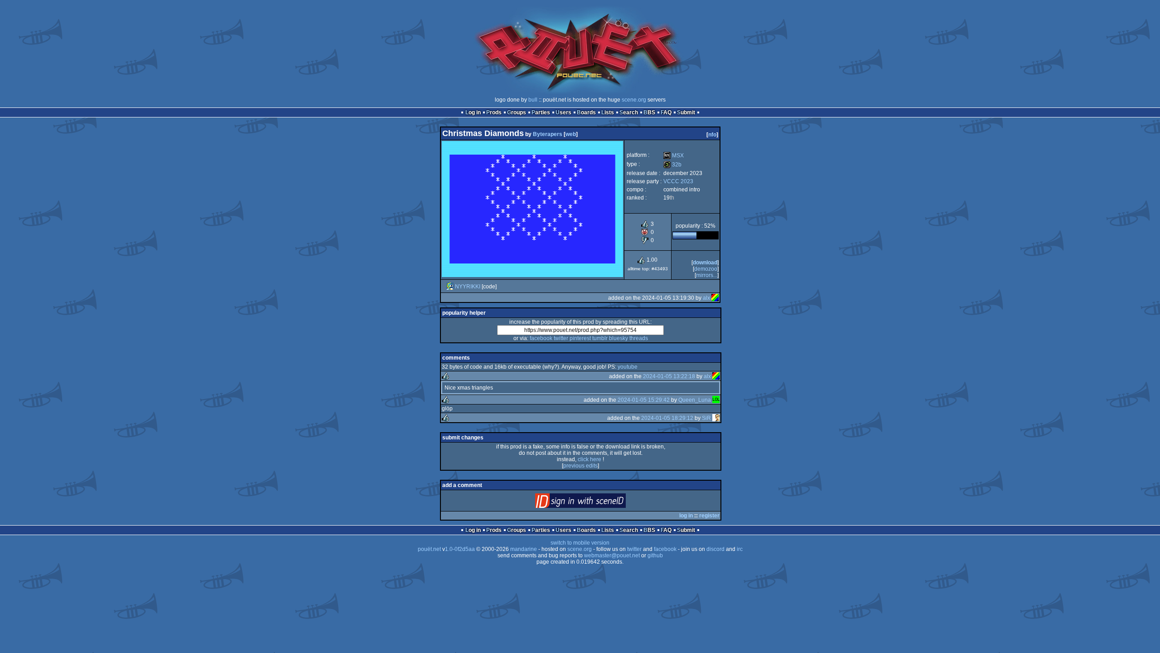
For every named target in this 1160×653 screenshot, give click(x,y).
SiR (706, 418)
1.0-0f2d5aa (460, 549)
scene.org (634, 100)
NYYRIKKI (467, 286)
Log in (473, 112)
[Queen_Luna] (716, 400)
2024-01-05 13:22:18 (669, 376)
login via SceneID (596, 502)
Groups (516, 112)
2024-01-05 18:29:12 (667, 418)
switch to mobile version (580, 543)
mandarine (523, 549)
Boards (586, 112)
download (705, 262)
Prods (494, 112)
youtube (628, 367)
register (709, 515)
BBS (649, 112)
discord (715, 549)
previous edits (580, 466)
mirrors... (706, 275)
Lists (607, 112)
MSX (673, 155)
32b (672, 164)
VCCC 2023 (678, 181)
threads (638, 338)
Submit (686, 112)
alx (706, 298)
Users (563, 112)
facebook (541, 338)
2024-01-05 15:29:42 (644, 400)
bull (532, 100)
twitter (561, 338)
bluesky (618, 338)
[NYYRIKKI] (450, 286)
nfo (712, 135)
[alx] (715, 298)
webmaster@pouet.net (612, 555)
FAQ (666, 112)
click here (589, 459)
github (655, 555)
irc (740, 549)
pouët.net (429, 549)
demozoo (705, 269)
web (571, 134)
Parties (541, 112)
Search (628, 112)
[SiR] (716, 418)
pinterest (580, 338)
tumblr (600, 338)
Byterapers (547, 134)
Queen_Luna (694, 400)
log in (686, 515)
